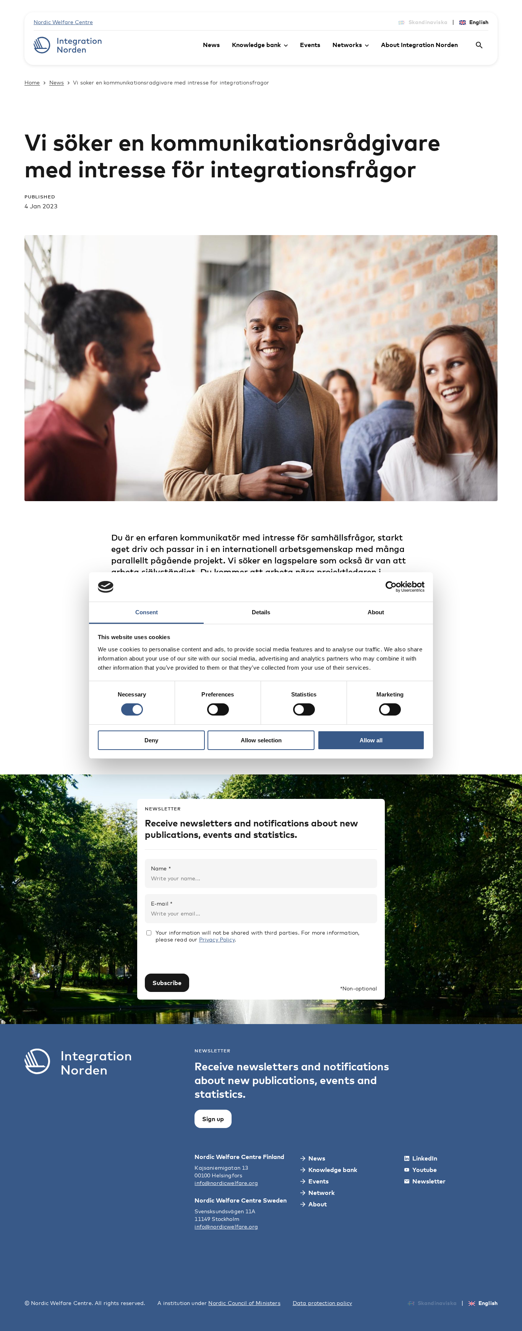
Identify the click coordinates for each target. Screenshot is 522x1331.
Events (310, 45)
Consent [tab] (146, 612)
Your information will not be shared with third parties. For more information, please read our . (257, 936)
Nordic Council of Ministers (244, 1303)
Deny (151, 740)
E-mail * (161, 903)
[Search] (479, 45)
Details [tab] (261, 612)
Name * (161, 868)
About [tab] (376, 612)
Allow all (371, 740)
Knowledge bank (256, 45)
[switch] (218, 709)
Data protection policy (322, 1303)
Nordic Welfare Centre (63, 22)
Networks (347, 45)
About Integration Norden (419, 45)
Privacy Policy (217, 939)
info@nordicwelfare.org (226, 1183)
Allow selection (261, 740)
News (211, 45)
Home (32, 82)
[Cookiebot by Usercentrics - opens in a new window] (391, 586)
